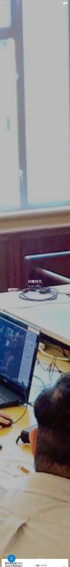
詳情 (64, 565)
